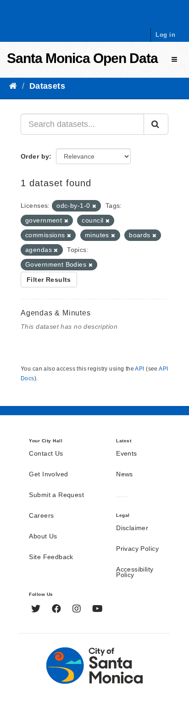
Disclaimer (132, 528)
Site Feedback (51, 557)
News (124, 474)
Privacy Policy (137, 549)
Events (126, 454)
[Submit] (156, 124)
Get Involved (48, 474)
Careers (41, 516)
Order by (35, 156)
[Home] (13, 86)
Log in (165, 34)
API (139, 369)
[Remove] (94, 206)
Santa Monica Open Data (82, 58)
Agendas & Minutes (56, 313)
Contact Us (46, 454)
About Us (43, 536)
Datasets (47, 86)
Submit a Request (56, 495)
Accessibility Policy (134, 572)
